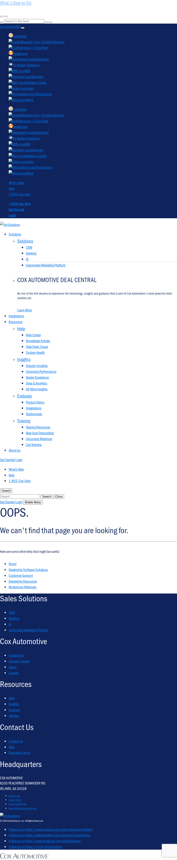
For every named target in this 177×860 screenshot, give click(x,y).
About (12, 666)
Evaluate (14, 709)
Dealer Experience (37, 377)
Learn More (24, 310)
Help (11, 188)
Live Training (33, 444)
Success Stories (19, 661)
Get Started (16, 209)
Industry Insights (37, 365)
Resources (15, 321)
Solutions (15, 234)
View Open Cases (37, 346)
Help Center (33, 334)
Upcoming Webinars (39, 438)
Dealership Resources (23, 581)
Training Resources (38, 427)
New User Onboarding (40, 432)
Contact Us (16, 741)
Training (14, 715)
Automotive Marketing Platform (46, 265)
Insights (14, 703)
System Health (35, 352)
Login (12, 215)
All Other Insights (36, 389)
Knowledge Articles (38, 340)
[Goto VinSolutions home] (10, 815)
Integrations (16, 315)
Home (12, 563)
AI (27, 259)
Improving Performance (41, 371)
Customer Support (21, 575)
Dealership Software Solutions (28, 569)
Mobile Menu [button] (33, 502)
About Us (15, 450)
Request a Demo (19, 752)
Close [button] (58, 496)
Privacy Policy (15, 799)
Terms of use (14, 795)
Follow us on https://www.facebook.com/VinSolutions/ (45, 840)
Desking (31, 253)
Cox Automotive (10, 26)
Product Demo (35, 402)
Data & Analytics (36, 383)
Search (46, 496)
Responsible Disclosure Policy (23, 808)
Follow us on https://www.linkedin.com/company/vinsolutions (49, 835)
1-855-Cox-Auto (20, 194)
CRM (29, 247)
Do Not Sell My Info (18, 803)
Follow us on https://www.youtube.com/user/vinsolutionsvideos (51, 829)
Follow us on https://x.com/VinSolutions (35, 846)
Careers (14, 672)
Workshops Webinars (22, 586)
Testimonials (34, 413)
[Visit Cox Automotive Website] (24, 857)
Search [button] (6, 490)
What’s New (16, 182)
